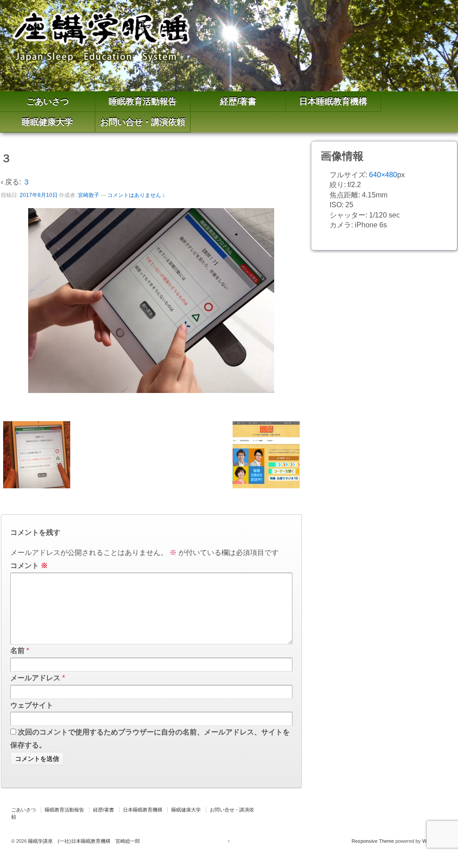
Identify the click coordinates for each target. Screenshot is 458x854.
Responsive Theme (373, 841)
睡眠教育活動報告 (143, 101)
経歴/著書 (238, 101)
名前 (17, 650)
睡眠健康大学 (47, 122)
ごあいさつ (47, 101)
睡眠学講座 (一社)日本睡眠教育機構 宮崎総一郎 (83, 841)
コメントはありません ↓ (136, 195)
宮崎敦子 (88, 195)
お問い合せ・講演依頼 (142, 122)
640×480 (383, 175)
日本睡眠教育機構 (333, 101)
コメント (29, 565)
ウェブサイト (31, 705)
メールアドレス (35, 678)
